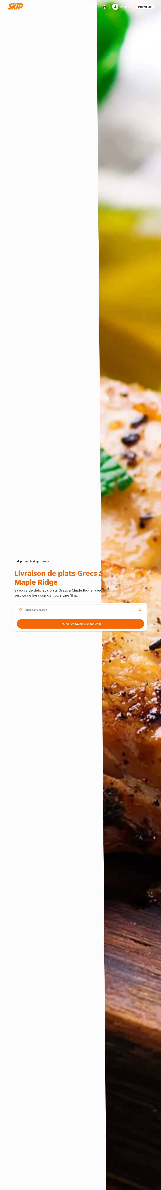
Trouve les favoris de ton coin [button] (80, 624)
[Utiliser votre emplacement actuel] (140, 610)
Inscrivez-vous (145, 6)
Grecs (45, 561)
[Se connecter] (115, 7)
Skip (19, 561)
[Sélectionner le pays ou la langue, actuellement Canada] (104, 6)
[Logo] (16, 6)
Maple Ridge (32, 561)
